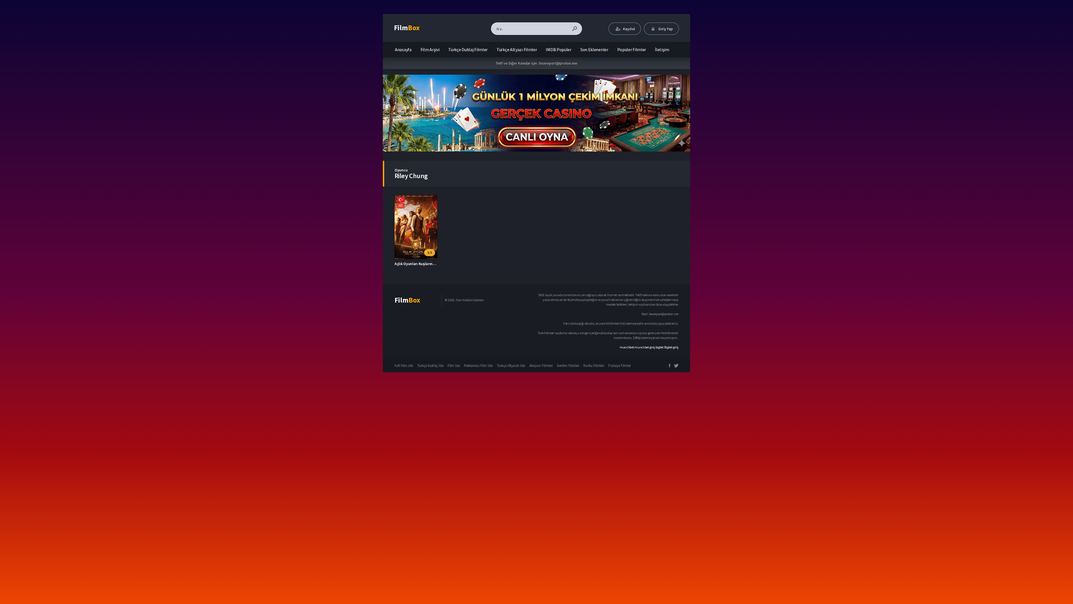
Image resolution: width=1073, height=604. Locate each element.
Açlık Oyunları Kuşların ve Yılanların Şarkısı (430, 263)
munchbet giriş (645, 347)
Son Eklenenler (594, 49)
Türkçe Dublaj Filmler (468, 49)
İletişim (662, 49)
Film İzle (454, 365)
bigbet (660, 347)
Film (407, 27)
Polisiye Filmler (619, 365)
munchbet (627, 347)
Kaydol (628, 28)
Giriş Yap (665, 28)
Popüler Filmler (631, 49)
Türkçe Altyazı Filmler (517, 49)
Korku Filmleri (593, 365)
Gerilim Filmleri (568, 365)
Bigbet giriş (671, 347)
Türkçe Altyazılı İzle (511, 365)
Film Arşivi (430, 49)
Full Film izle (404, 365)
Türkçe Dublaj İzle (430, 365)
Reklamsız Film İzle (478, 365)
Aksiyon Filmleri (541, 365)
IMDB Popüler (558, 49)
